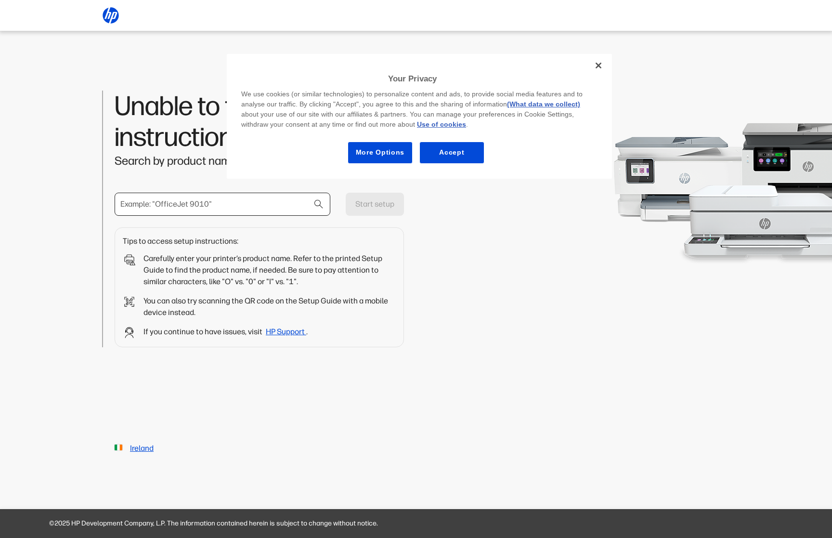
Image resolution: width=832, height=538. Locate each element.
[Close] (598, 65)
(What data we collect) (543, 104)
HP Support (286, 331)
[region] (419, 116)
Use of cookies (441, 124)
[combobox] (222, 204)
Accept (451, 152)
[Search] (318, 204)
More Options (380, 152)
